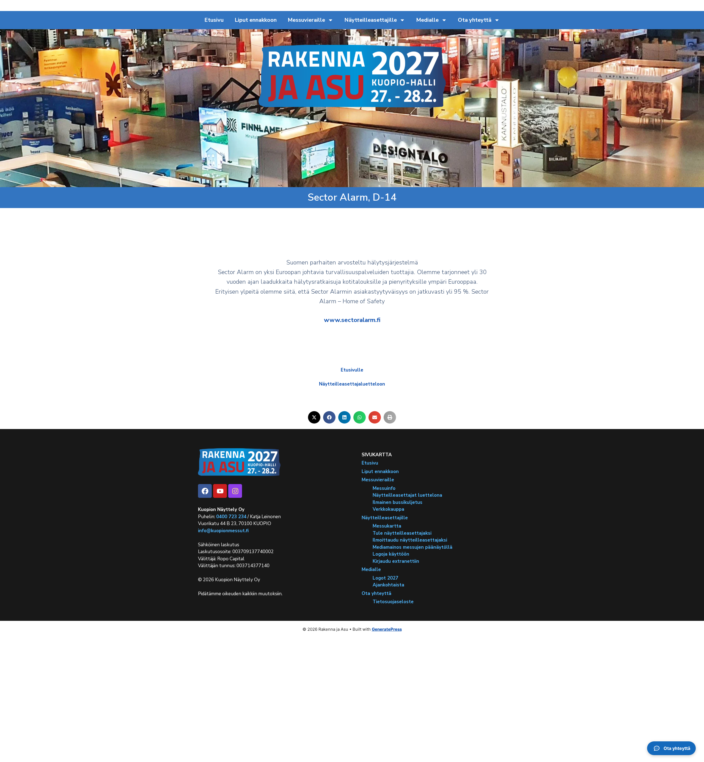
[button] (314, 417)
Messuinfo (384, 488)
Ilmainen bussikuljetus (397, 502)
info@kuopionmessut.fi (223, 531)
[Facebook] (205, 491)
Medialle (427, 20)
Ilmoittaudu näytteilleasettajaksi (410, 540)
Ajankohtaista (388, 585)
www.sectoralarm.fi (352, 320)
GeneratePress (387, 629)
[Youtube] (220, 491)
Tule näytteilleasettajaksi (402, 533)
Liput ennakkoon (256, 20)
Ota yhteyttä (474, 20)
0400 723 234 (231, 517)
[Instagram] (235, 491)
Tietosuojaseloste (393, 602)
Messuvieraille (306, 20)
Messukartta (387, 526)
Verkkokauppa (388, 509)
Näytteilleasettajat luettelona (407, 495)
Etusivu (214, 20)
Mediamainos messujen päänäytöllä (412, 547)
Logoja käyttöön (391, 554)
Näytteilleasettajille (370, 20)
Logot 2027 (385, 578)
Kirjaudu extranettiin (396, 561)
